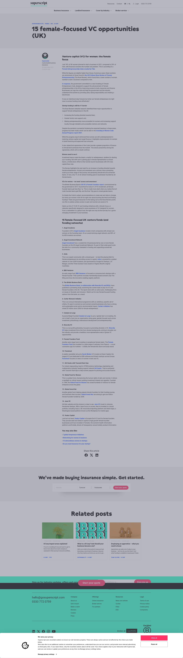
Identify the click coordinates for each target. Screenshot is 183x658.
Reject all (154, 644)
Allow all (154, 638)
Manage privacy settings (46, 654)
